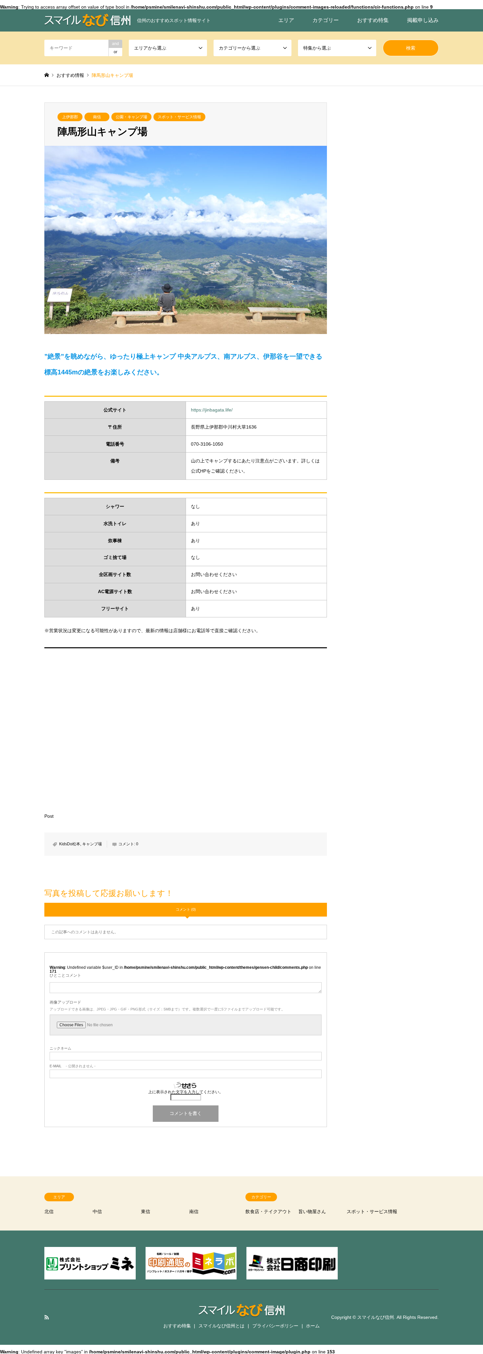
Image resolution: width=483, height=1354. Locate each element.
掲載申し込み (423, 20)
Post (49, 816)
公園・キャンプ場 (131, 117)
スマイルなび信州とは (221, 1325)
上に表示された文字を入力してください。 (185, 1092)
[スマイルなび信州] (241, 1313)
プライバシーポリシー (275, 1325)
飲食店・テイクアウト (268, 1211)
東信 (145, 1211)
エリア (286, 20)
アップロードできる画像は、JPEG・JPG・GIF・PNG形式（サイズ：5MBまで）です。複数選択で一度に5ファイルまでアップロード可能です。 (167, 1009)
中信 (97, 1211)
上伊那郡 (70, 117)
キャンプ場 (92, 844)
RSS (46, 1317)
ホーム (313, 1325)
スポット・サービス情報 (179, 117)
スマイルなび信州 (375, 1317)
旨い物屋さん (312, 1211)
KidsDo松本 (69, 844)
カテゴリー (325, 20)
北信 (49, 1211)
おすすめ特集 (373, 20)
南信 (97, 117)
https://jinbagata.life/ (212, 409)
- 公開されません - (73, 1066)
